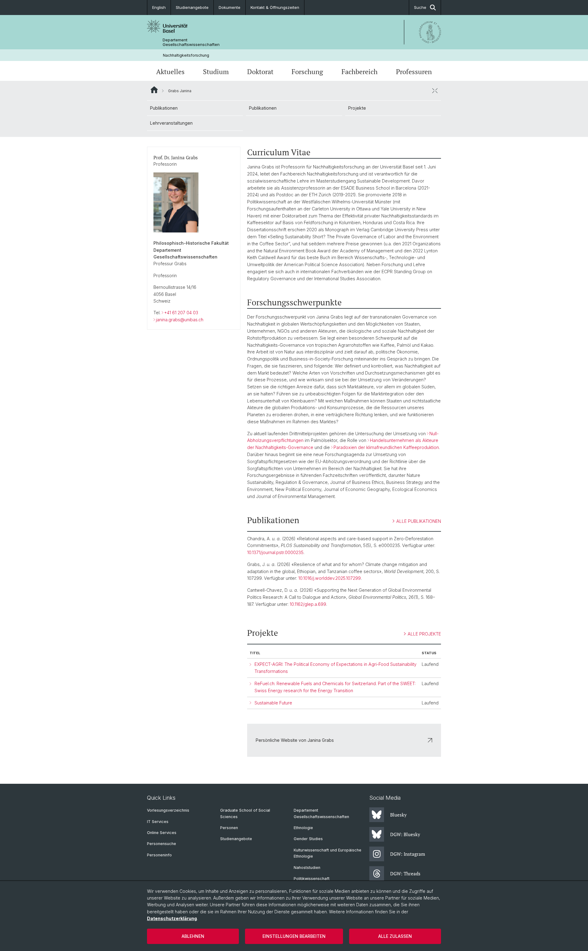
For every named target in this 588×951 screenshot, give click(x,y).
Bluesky (398, 815)
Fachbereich (359, 71)
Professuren (414, 71)
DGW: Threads (405, 873)
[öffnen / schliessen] (435, 91)
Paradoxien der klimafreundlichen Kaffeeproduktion (386, 447)
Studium (216, 71)
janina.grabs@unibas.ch (179, 319)
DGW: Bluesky (405, 834)
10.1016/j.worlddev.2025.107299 (329, 578)
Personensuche (161, 843)
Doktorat (260, 71)
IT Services (157, 821)
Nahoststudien (307, 867)
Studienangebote (192, 7)
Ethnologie (303, 827)
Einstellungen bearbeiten (294, 936)
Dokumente (229, 7)
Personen (229, 827)
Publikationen (164, 108)
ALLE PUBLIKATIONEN (418, 521)
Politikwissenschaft (312, 878)
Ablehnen (193, 936)
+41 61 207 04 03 (181, 312)
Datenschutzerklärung (172, 918)
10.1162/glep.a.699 (308, 604)
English (159, 7)
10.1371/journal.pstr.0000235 (275, 552)
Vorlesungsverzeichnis (168, 810)
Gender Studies (308, 838)
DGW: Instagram (407, 854)
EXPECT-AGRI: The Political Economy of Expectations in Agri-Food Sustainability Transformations (335, 668)
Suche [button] (420, 7)
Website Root (154, 89)
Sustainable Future (273, 702)
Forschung (307, 71)
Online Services (161, 832)
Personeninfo (159, 855)
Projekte (357, 108)
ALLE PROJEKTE (424, 633)
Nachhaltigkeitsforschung (186, 55)
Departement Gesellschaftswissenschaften (191, 42)
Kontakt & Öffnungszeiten (275, 7)
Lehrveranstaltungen (171, 123)
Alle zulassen (395, 936)
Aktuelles (170, 71)
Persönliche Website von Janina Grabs (295, 740)
